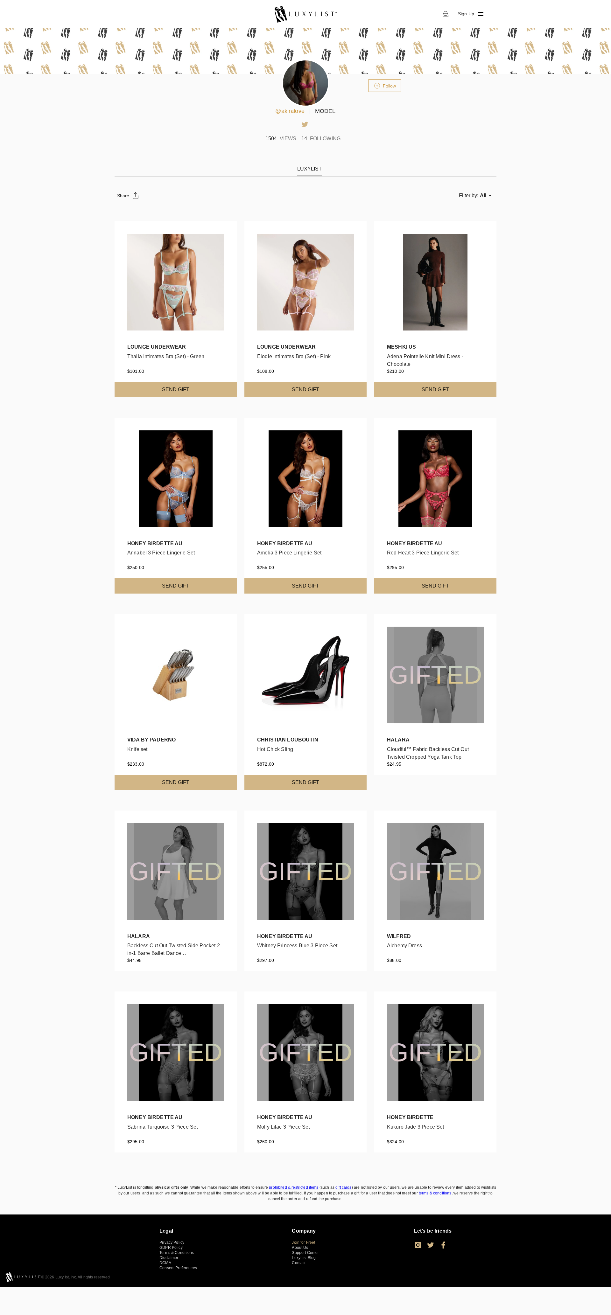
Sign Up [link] (466, 13)
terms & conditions (435, 1193)
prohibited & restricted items (293, 1187)
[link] (305, 14)
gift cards (343, 1187)
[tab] (309, 169)
